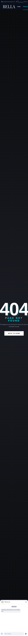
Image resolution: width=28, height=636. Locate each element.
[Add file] (2, 633)
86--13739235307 (20, 2)
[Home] (9, 6)
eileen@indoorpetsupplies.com (9, 1)
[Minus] (26, 602)
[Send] (26, 633)
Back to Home (14, 333)
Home (19, 6)
